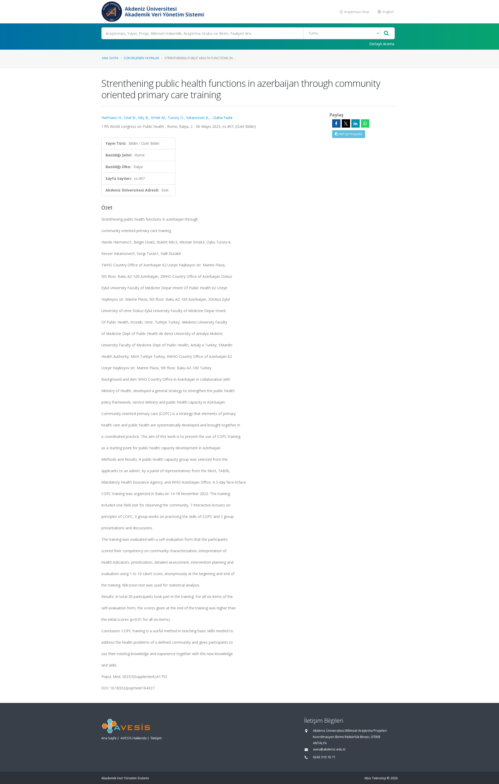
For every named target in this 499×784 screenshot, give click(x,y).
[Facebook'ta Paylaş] (336, 123)
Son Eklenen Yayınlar (141, 58)
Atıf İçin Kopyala (350, 134)
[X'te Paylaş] (346, 123)
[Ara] (386, 33)
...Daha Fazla (221, 117)
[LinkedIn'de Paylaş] (355, 123)
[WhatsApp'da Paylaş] (365, 123)
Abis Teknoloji (375, 778)
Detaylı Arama (381, 43)
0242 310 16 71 (324, 757)
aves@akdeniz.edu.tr (329, 749)
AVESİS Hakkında (134, 738)
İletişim (156, 738)
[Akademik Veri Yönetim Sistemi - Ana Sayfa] (112, 11)
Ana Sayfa (110, 58)
